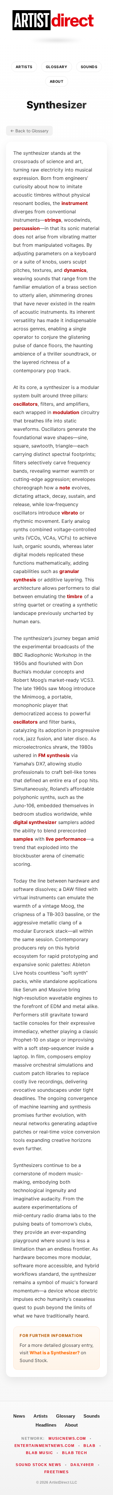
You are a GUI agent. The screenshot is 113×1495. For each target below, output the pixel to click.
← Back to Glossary (29, 130)
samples (23, 839)
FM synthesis (54, 755)
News (19, 1416)
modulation (66, 412)
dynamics (75, 270)
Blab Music (39, 1453)
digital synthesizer (35, 822)
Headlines (46, 1424)
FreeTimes (56, 1472)
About (57, 81)
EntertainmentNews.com (44, 1446)
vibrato (69, 513)
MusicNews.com (67, 1438)
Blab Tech (74, 1453)
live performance (66, 839)
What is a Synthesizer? (55, 1352)
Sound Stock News (38, 1465)
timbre (75, 596)
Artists (24, 67)
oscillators (25, 404)
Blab (89, 1446)
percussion (26, 228)
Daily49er (82, 1465)
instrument (74, 203)
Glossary (56, 67)
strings (53, 220)
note (64, 488)
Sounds (89, 67)
